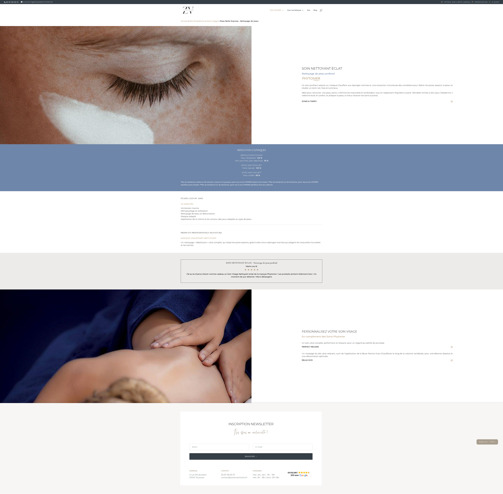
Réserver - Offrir (487, 442)
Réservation (481, 2)
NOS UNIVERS (275, 10)
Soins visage (212, 21)
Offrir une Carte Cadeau (457, 2)
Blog (315, 10)
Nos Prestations (197, 21)
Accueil (184, 21)
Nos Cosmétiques (294, 10)
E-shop (495, 2)
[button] (299, 474)
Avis (308, 10)
